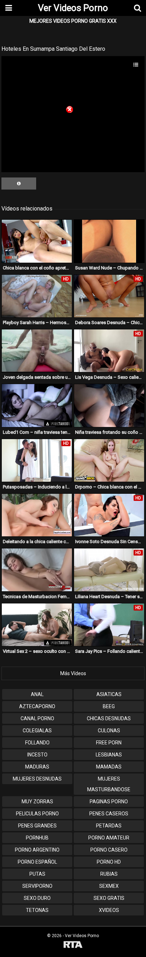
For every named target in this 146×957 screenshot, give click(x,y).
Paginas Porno (109, 801)
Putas (37, 874)
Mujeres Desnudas (37, 779)
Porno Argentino (37, 850)
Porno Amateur (108, 838)
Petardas (109, 826)
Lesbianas (109, 755)
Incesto (37, 755)
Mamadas (109, 767)
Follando (37, 742)
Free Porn (109, 742)
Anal (37, 694)
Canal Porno (37, 718)
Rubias (109, 874)
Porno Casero (109, 850)
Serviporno (37, 886)
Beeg (109, 706)
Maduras (37, 767)
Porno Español (37, 862)
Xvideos (109, 910)
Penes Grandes (37, 826)
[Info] (18, 183)
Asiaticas (109, 694)
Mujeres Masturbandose (108, 784)
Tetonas (37, 910)
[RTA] (73, 945)
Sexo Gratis (109, 898)
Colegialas (37, 730)
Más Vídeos (73, 673)
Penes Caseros (108, 813)
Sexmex (109, 886)
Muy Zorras (37, 801)
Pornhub (37, 838)
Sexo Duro (37, 898)
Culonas (109, 730)
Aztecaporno (37, 706)
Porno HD (109, 862)
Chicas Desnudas (109, 718)
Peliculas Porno (37, 813)
